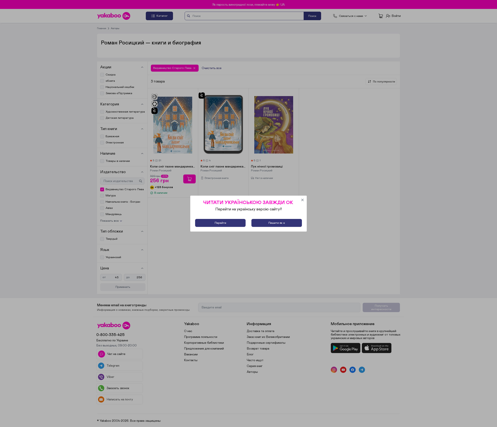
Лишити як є (276, 222)
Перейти (220, 222)
